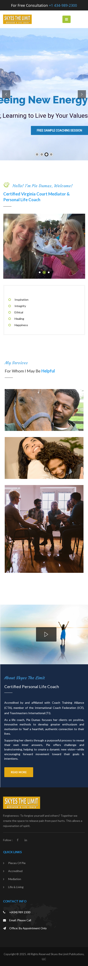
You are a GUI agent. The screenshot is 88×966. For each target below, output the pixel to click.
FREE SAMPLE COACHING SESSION (59, 130)
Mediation (14, 879)
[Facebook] (17, 840)
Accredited (15, 871)
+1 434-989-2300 (63, 5)
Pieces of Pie (17, 863)
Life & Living (16, 887)
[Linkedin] (26, 840)
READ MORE (19, 772)
